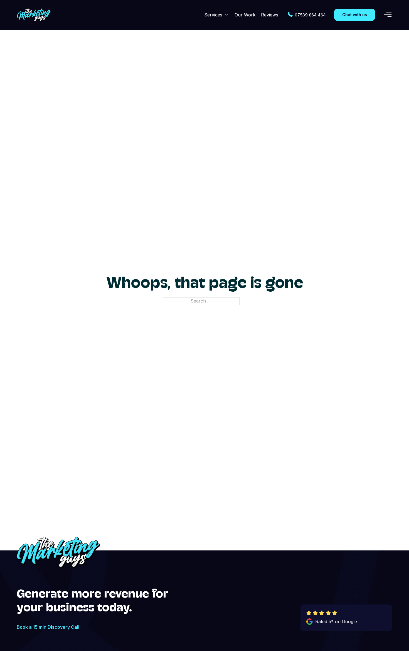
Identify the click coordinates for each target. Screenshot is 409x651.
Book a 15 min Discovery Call (48, 627)
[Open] (387, 14)
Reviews (269, 15)
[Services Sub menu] (226, 14)
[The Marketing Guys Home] (34, 14)
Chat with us (354, 14)
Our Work (245, 15)
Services (213, 15)
